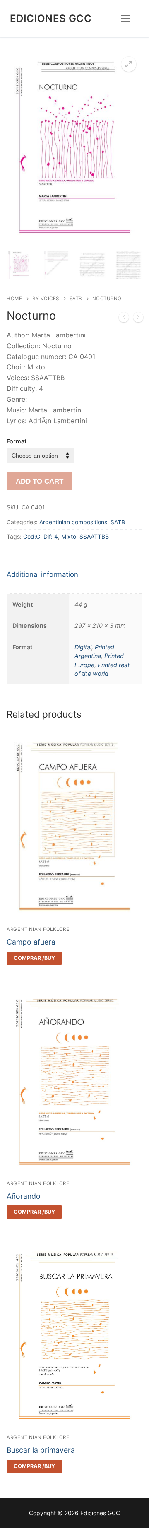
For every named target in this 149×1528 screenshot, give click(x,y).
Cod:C (31, 536)
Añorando (24, 1196)
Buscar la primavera (41, 1450)
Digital (82, 647)
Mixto (68, 536)
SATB (76, 298)
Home (14, 298)
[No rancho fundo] (124, 318)
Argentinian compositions (73, 521)
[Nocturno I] (138, 318)
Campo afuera (31, 942)
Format (16, 441)
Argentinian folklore (38, 929)
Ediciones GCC (50, 18)
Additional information (42, 574)
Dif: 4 (50, 536)
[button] (128, 64)
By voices (45, 298)
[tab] (42, 575)
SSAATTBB (94, 536)
